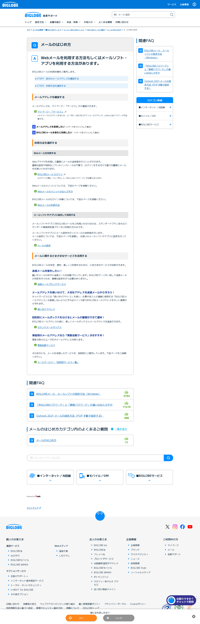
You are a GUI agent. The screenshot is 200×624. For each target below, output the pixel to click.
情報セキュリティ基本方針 (49, 608)
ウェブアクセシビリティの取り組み (57, 604)
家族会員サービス (46, 345)
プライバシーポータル (115, 604)
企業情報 (184, 4)
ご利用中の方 (170, 539)
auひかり (15, 555)
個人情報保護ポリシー (90, 604)
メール (171, 549)
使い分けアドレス (46, 309)
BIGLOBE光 (16, 550)
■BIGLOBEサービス (53, 29)
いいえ (118, 617)
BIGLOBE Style (138, 567)
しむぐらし (64, 555)
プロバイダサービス (104, 558)
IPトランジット (101, 576)
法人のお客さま (98, 539)
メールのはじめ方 (114, 29)
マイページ (173, 545)
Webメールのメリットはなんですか (55, 191)
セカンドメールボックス (50, 327)
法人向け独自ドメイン (105, 589)
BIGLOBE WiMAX (19, 564)
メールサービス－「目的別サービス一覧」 (58, 362)
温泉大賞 (63, 550)
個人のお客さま (15, 539)
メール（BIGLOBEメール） (74, 29)
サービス (172, 4)
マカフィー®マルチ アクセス (106, 583)
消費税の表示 (29, 604)
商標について (72, 608)
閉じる (193, 616)
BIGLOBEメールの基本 (96, 29)
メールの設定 (44, 245)
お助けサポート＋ (19, 576)
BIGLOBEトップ (91, 608)
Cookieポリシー (138, 604)
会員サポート (174, 554)
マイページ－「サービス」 (51, 111)
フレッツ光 (99, 554)
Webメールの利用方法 (49, 205)
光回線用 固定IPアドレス (106, 563)
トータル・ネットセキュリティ (26, 585)
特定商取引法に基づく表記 (19, 608)
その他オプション (19, 594)
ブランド (135, 549)
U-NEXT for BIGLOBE (22, 589)
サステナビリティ (139, 554)
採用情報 (135, 563)
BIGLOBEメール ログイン (50, 174)
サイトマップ (32, 508)
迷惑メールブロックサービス (52, 284)
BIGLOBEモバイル (20, 560)
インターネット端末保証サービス (27, 580)
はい (81, 617)
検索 (168, 458)
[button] (182, 600)
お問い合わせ (12, 604)
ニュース (135, 558)
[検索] (172, 14)
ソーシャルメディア (140, 572)
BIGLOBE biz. (101, 545)
